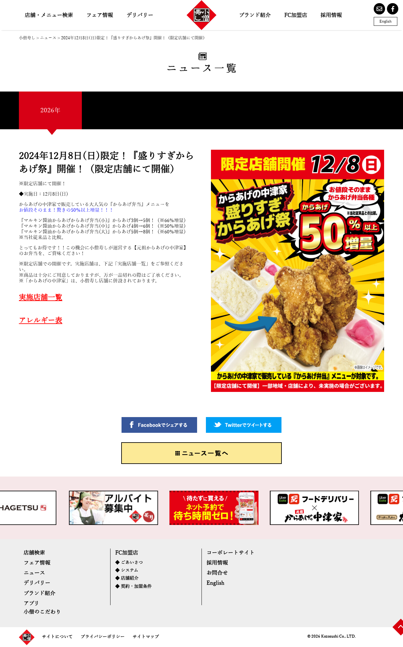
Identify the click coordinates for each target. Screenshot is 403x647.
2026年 (50, 110)
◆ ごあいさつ (129, 562)
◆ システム (126, 570)
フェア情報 (99, 15)
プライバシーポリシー (103, 636)
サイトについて (57, 636)
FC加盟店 (295, 15)
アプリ (31, 603)
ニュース (34, 573)
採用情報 (331, 15)
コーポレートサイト (231, 553)
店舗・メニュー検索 (49, 15)
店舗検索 (34, 553)
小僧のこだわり (42, 612)
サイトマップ (146, 636)
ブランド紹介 (255, 15)
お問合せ (217, 573)
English (385, 21)
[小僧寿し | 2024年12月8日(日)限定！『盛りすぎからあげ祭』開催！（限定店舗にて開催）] (201, 15)
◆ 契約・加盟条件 (133, 586)
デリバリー (140, 15)
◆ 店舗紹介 (127, 578)
